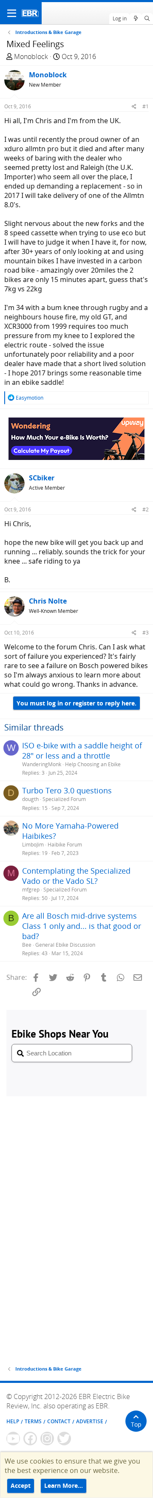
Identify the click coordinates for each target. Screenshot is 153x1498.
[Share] (134, 106)
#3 (145, 632)
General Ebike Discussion (65, 944)
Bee (26, 944)
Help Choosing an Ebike (93, 764)
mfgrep (31, 889)
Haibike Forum (65, 844)
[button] (12, 13)
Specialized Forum (64, 799)
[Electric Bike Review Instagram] (47, 1438)
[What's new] (135, 18)
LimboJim (33, 844)
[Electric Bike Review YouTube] (13, 1438)
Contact (59, 1421)
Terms (33, 1421)
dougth (30, 799)
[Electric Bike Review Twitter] (64, 1438)
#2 (145, 509)
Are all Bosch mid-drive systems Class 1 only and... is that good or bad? (81, 926)
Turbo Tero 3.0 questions (67, 790)
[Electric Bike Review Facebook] (30, 1438)
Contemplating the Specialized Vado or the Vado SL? (76, 876)
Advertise (89, 1421)
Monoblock (31, 56)
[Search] (147, 18)
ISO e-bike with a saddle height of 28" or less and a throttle (82, 750)
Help (12, 1421)
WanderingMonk (41, 764)
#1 (145, 106)
